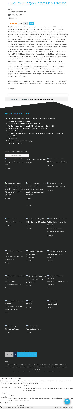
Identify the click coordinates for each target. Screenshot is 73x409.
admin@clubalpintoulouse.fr (52, 372)
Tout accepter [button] (5, 387)
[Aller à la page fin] (35, 354)
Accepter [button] (4, 397)
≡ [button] (67, 401)
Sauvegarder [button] (20, 405)
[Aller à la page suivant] (31, 354)
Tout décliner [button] (17, 387)
